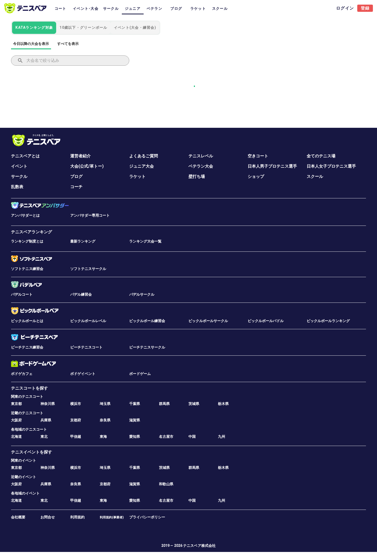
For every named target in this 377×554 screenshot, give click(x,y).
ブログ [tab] (176, 8)
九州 (221, 436)
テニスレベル (200, 155)
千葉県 (134, 404)
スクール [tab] (220, 8)
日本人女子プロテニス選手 (331, 166)
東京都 (16, 404)
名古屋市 (166, 436)
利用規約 (77, 517)
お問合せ (48, 517)
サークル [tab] (111, 8)
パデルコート (22, 294)
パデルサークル (141, 294)
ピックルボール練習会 (147, 321)
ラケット (137, 176)
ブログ (76, 176)
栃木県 (223, 404)
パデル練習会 (81, 294)
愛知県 (134, 436)
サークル (19, 176)
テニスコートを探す (29, 388)
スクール (315, 176)
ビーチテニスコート (86, 347)
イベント (19, 166)
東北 (44, 436)
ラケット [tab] (198, 8)
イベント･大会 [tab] (85, 8)
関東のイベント (23, 460)
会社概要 (18, 517)
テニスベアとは (25, 155)
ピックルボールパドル (266, 321)
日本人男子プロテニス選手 (272, 166)
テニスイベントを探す (31, 452)
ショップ (256, 176)
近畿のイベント (23, 477)
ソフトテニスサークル (88, 269)
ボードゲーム (140, 374)
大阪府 (16, 420)
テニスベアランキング (31, 231)
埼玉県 (105, 404)
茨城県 (193, 404)
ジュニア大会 (141, 166)
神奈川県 (48, 404)
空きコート (258, 155)
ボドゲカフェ (22, 374)
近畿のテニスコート (27, 413)
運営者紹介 (80, 155)
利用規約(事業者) (112, 517)
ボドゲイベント (82, 374)
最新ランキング (82, 241)
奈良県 (105, 420)
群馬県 (164, 404)
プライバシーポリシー (147, 517)
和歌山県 (166, 484)
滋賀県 (134, 420)
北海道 (16, 436)
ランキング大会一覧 (145, 241)
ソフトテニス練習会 (27, 269)
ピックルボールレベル (88, 321)
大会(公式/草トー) (87, 166)
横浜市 (75, 404)
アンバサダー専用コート (90, 215)
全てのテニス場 (321, 155)
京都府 (75, 420)
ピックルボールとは (27, 321)
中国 (192, 436)
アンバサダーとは (25, 215)
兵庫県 (46, 420)
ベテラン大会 (200, 166)
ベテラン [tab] (154, 8)
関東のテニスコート (27, 396)
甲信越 (75, 436)
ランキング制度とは (27, 241)
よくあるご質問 (143, 155)
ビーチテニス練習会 (27, 347)
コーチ (76, 186)
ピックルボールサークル (208, 321)
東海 (103, 436)
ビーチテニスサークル (147, 347)
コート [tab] (60, 8)
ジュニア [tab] (133, 8)
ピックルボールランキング (328, 321)
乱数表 (17, 186)
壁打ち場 (196, 176)
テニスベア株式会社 (199, 545)
